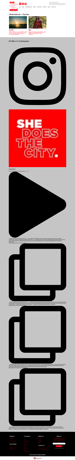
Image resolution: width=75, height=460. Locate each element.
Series (23, 6)
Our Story (11, 438)
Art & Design (39, 6)
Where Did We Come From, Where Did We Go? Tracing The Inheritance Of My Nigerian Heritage (18, 33)
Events (49, 6)
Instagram (40, 441)
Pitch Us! (11, 440)
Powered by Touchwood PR (37, 454)
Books (34, 6)
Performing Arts (28, 6)
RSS (38, 442)
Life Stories (11, 29)
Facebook (40, 440)
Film (20, 6)
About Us (53, 6)
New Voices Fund (12, 441)
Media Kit (11, 446)
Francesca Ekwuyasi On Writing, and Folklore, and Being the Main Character (37, 33)
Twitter (39, 438)
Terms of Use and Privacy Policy (44, 449)
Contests (45, 6)
